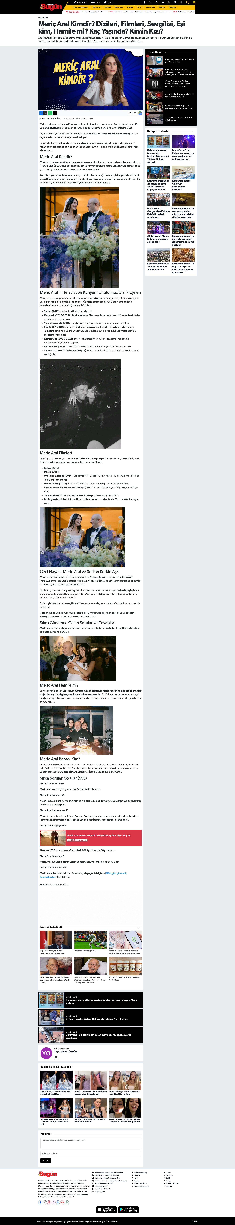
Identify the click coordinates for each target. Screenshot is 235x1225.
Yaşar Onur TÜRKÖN (49, 118)
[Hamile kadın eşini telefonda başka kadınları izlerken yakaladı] (91, 1080)
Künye (162, 7)
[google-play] (128, 1209)
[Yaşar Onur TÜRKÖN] (46, 1053)
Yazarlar (110, 3)
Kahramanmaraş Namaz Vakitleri (107, 1178)
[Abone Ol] (140, 113)
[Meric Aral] (76, 730)
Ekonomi (119, 7)
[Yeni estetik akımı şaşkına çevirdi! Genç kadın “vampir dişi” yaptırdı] (125, 1108)
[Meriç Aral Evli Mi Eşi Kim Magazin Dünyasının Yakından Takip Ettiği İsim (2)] (78, 658)
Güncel (107, 7)
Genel (168, 1173)
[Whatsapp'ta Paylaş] (50, 113)
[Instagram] (54, 1202)
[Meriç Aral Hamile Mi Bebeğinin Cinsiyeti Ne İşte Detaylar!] (82, 537)
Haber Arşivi (100, 1192)
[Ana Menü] (193, 2)
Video (97, 3)
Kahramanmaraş (80, 7)
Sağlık (168, 1178)
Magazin (43, 18)
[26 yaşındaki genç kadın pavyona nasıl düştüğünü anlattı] (125, 1080)
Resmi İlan (150, 7)
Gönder (45, 1160)
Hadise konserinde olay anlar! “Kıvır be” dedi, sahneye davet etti (54, 1121)
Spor (139, 7)
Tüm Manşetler (101, 1186)
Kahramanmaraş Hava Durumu (107, 1175)
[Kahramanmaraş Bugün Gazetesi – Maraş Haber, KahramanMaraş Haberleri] (51, 7)
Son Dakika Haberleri (103, 1189)
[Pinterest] (49, 1202)
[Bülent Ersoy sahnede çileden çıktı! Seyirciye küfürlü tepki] (56, 1080)
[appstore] (107, 1209)
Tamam (194, 1221)
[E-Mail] (56, 1057)
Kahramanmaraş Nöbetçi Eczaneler (109, 1173)
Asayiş (130, 7)
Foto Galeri (82, 3)
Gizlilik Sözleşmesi (141, 1186)
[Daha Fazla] (55, 113)
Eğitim (136, 1181)
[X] (45, 1202)
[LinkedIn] (58, 1202)
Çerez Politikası (140, 1183)
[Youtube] (62, 1202)
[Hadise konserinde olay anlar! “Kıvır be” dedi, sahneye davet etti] (56, 1108)
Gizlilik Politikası (172, 1183)
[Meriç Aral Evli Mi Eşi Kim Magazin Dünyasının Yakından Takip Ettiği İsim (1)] (79, 237)
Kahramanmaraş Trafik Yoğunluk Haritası (111, 1181)
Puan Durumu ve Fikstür (104, 1183)
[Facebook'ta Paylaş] (41, 113)
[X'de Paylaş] (45, 113)
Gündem (96, 7)
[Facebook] (40, 1202)
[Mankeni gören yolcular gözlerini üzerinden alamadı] (91, 1108)
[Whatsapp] (67, 1202)
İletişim (172, 7)
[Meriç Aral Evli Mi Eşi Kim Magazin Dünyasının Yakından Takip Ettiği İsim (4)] (80, 403)
